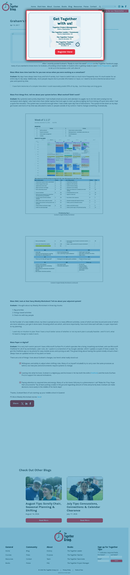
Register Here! (65, 52)
